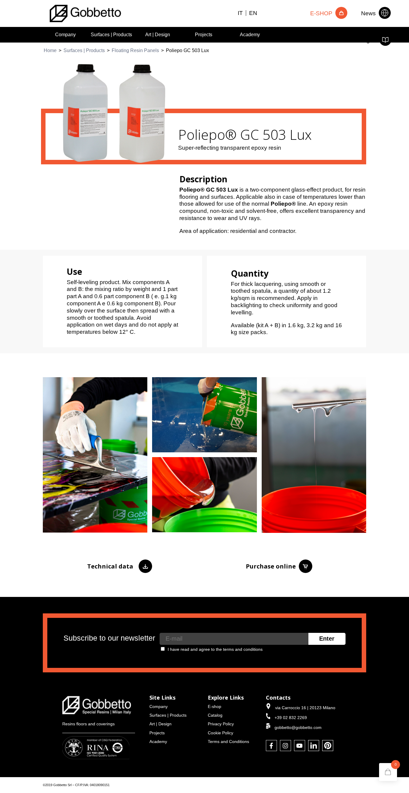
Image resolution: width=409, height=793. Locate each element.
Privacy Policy (221, 723)
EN (253, 13)
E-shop (214, 706)
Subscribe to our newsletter (109, 638)
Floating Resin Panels (135, 50)
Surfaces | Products (111, 34)
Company (65, 34)
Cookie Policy (220, 732)
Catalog (215, 715)
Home (50, 50)
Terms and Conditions (228, 741)
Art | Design (157, 34)
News (369, 13)
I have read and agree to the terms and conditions (215, 649)
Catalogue (364, 40)
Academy (250, 34)
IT (240, 13)
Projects (203, 34)
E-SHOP (322, 13)
